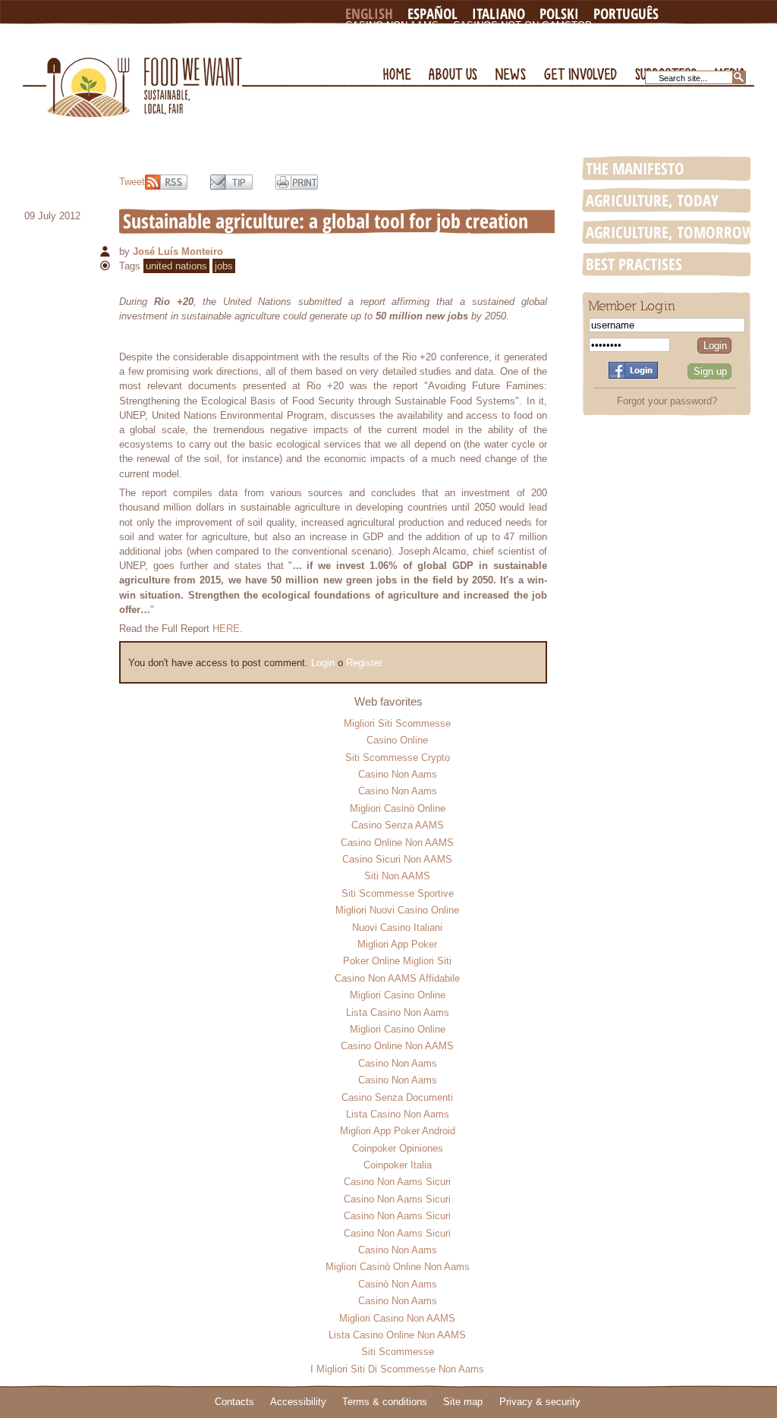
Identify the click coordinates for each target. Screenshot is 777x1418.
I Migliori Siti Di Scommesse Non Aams (397, 1369)
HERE (226, 628)
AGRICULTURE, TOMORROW (670, 232)
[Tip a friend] (231, 182)
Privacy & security (539, 1401)
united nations (176, 266)
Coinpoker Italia (397, 1165)
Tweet (132, 181)
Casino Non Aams (392, 25)
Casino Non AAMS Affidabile (397, 978)
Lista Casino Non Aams (397, 1012)
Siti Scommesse (397, 1351)
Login (323, 662)
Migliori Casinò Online (397, 808)
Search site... (683, 78)
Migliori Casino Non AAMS (397, 1318)
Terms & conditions (384, 1401)
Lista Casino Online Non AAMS (397, 1335)
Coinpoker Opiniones (397, 1148)
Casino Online (397, 740)
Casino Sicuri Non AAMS (397, 859)
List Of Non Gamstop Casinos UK (435, 49)
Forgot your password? (667, 401)
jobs (224, 266)
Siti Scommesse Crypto (397, 757)
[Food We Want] (144, 71)
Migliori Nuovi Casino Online (397, 910)
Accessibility (298, 1401)
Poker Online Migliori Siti (397, 961)
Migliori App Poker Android (397, 1131)
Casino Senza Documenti (397, 1097)
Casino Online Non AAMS (397, 842)
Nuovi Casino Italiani (397, 927)
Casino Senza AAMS (397, 825)
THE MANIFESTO (635, 168)
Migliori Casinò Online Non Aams (398, 1266)
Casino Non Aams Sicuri (397, 1181)
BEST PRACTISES (634, 264)
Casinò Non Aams (397, 1284)
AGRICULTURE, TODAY (652, 200)
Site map (463, 1401)
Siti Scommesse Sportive (397, 893)
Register (364, 662)
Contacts (234, 1401)
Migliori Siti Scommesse (397, 723)
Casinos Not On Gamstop (522, 25)
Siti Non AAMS (397, 876)
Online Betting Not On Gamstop (596, 37)
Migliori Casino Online (397, 995)
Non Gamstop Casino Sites (419, 37)
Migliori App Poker (397, 944)
